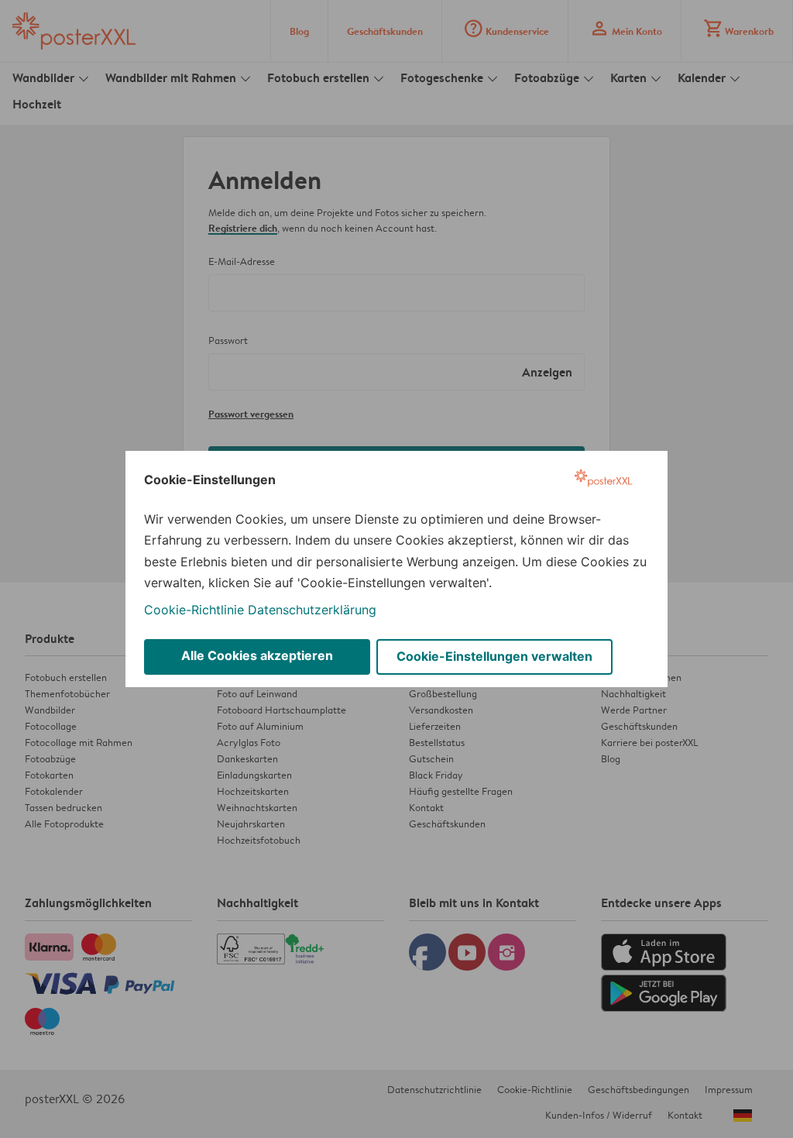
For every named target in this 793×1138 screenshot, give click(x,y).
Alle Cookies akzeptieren (257, 655)
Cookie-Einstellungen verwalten (494, 656)
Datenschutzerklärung (312, 609)
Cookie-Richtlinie (194, 609)
